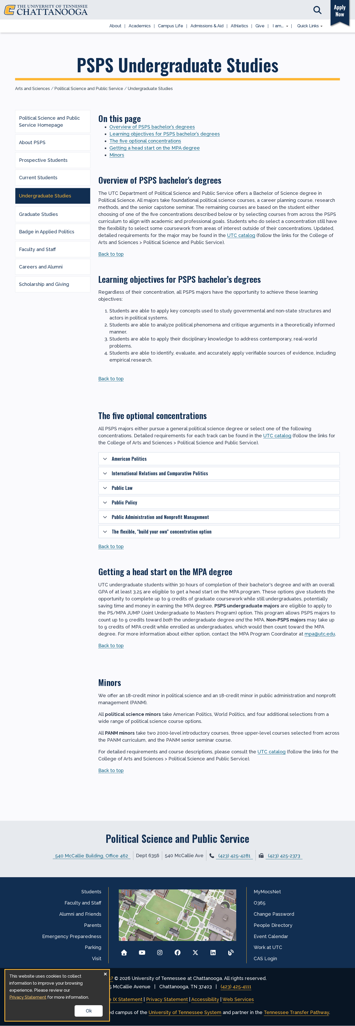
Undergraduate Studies (150, 88)
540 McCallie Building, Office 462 (91, 855)
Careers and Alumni (41, 267)
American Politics (129, 458)
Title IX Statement (121, 999)
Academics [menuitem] (140, 25)
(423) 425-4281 (234, 855)
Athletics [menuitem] (239, 25)
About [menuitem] (115, 25)
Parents (92, 925)
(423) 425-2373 (284, 855)
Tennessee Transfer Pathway (296, 1012)
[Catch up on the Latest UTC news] (230, 950)
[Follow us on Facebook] (177, 950)
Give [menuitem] (260, 25)
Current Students (38, 177)
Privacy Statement (167, 999)
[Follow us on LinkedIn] (213, 950)
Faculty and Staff (37, 249)
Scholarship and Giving (44, 284)
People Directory (273, 925)
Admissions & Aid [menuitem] (206, 25)
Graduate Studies (38, 214)
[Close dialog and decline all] (105, 973)
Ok (89, 1011)
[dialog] (57, 995)
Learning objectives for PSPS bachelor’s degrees (164, 134)
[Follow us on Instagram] (159, 950)
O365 (259, 903)
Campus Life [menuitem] (170, 25)
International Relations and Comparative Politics (160, 473)
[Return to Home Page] (124, 950)
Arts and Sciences (32, 88)
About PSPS (32, 142)
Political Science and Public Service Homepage (49, 121)
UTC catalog (241, 235)
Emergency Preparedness (71, 936)
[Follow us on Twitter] (195, 950)
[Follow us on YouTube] (142, 950)
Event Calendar (271, 936)
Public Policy (124, 502)
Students (91, 891)
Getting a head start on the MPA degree (154, 148)
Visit (96, 958)
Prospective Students (43, 160)
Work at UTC (268, 947)
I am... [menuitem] (276, 26)
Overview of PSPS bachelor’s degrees (152, 127)
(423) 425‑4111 (236, 986)
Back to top (111, 254)
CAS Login (265, 958)
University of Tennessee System (185, 1012)
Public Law (122, 487)
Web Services (238, 999)
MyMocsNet (267, 891)
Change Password (274, 914)
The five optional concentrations (145, 141)
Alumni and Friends (80, 914)
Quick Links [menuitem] (306, 26)
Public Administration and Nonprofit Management (160, 517)
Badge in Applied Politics (46, 231)
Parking (93, 947)
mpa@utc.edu (320, 634)
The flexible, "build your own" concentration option (162, 531)
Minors (116, 155)
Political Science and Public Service (88, 88)
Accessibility (205, 999)
